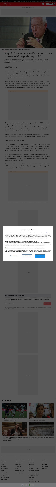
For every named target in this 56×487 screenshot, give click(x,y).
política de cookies (36, 238)
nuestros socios (22, 232)
